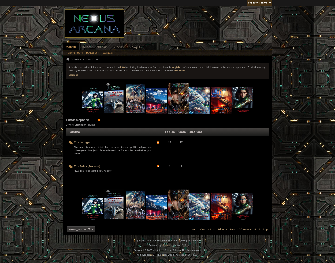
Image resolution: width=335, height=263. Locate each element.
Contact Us (207, 229)
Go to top (261, 229)
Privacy (222, 229)
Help (194, 229)
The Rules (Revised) (87, 166)
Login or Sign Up (257, 2)
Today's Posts (74, 52)
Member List (92, 52)
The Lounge (82, 142)
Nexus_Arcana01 (79, 229)
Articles (102, 46)
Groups (119, 46)
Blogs (86, 46)
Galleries (136, 46)
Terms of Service (240, 229)
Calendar (107, 52)
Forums (71, 46)
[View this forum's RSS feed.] (158, 148)
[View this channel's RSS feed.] (99, 120)
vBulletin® (167, 245)
